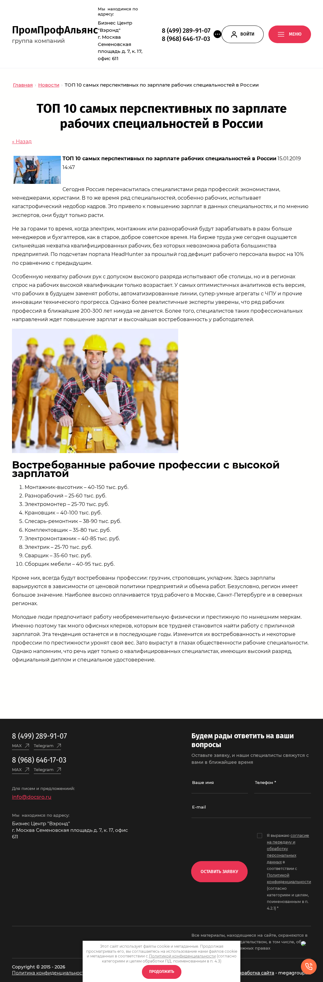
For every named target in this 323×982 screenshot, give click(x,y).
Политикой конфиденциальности (182, 956)
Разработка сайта (253, 973)
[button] (217, 34)
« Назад (22, 142)
